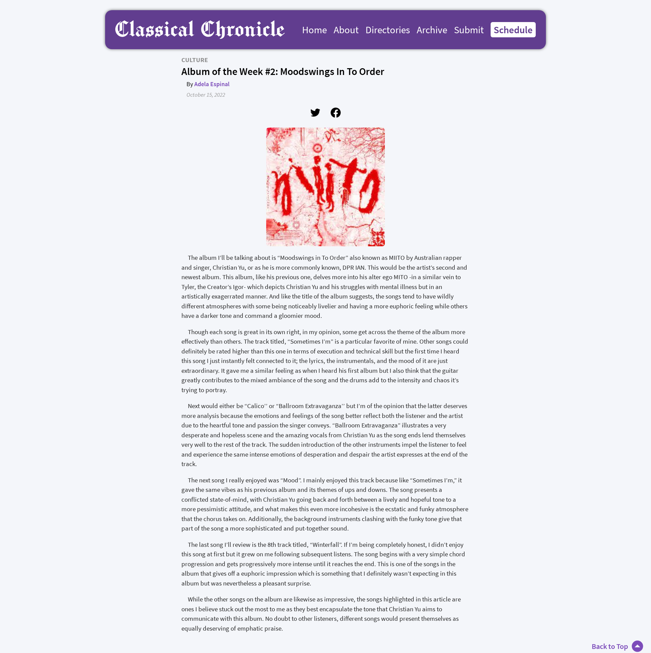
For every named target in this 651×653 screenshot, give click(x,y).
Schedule (513, 29)
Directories (388, 29)
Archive (432, 29)
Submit (469, 29)
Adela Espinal (212, 84)
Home (314, 29)
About (346, 29)
